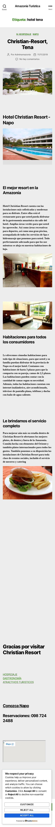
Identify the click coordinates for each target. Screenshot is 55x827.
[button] (27, 162)
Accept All (27, 815)
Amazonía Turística (27, 6)
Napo (36, 34)
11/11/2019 (42, 54)
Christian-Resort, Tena (27, 44)
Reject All (26, 810)
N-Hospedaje (23, 34)
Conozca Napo (16, 705)
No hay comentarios (29, 59)
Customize (27, 804)
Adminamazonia (23, 54)
